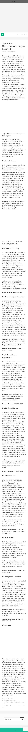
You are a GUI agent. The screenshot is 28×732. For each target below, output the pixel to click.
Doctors (6, 698)
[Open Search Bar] (17, 34)
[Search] (22, 719)
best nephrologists (8, 700)
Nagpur (14, 700)
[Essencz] (2, 34)
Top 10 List (10, 698)
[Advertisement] (14, 18)
